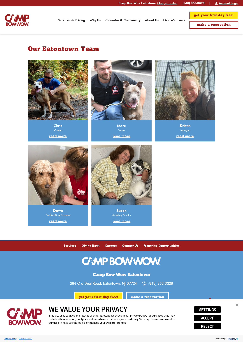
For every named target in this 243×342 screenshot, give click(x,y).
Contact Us (130, 245)
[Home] (17, 20)
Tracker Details (25, 338)
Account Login (228, 3)
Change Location (167, 3)
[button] (237, 305)
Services (70, 245)
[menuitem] (71, 20)
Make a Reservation (214, 25)
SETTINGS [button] (207, 309)
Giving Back (90, 245)
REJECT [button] (207, 326)
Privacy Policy (10, 338)
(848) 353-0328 (194, 3)
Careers (111, 245)
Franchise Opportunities (161, 245)
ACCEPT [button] (207, 317)
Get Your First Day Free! (214, 15)
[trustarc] (232, 338)
